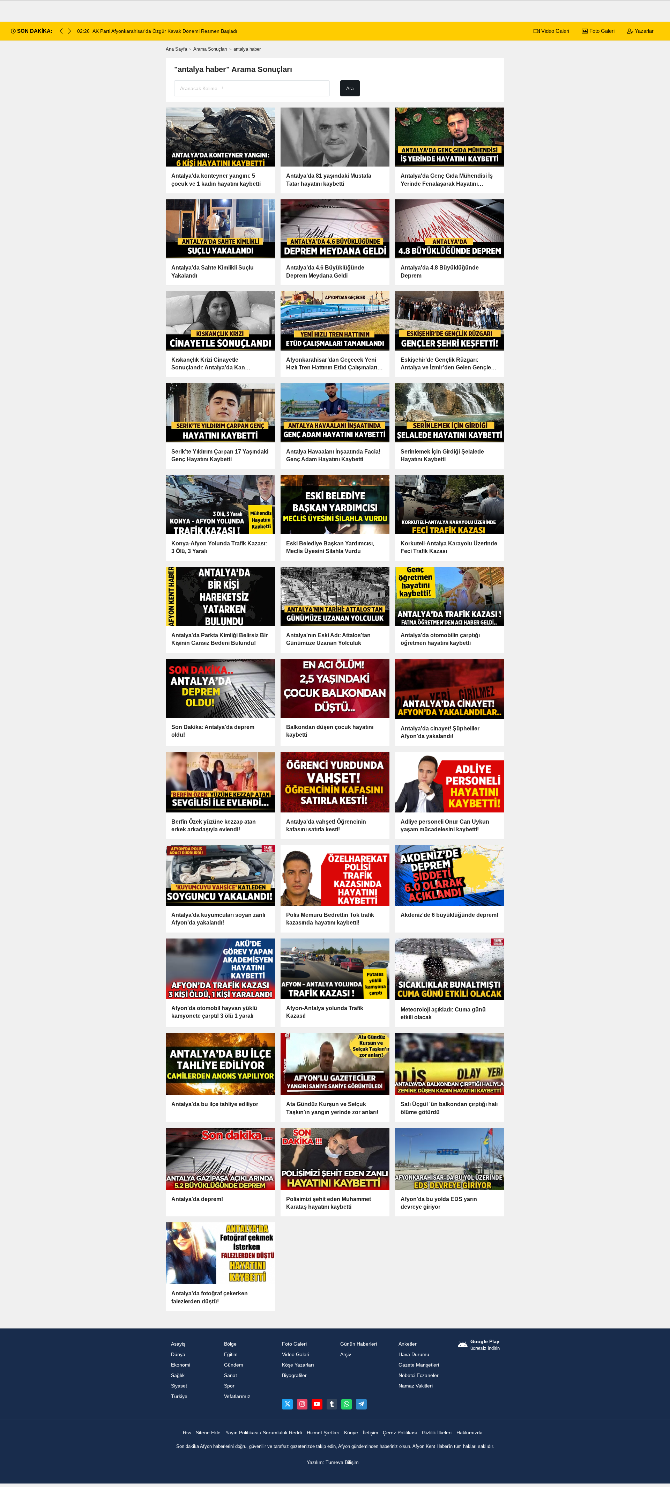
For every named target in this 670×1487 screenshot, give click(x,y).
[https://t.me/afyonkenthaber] (361, 1404)
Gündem (233, 1365)
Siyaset (179, 1386)
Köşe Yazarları (298, 1365)
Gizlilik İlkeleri (437, 1432)
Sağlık (178, 1375)
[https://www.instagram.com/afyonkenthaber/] (302, 1404)
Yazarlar (643, 31)
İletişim (370, 1432)
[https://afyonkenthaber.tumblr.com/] (332, 1404)
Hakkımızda (469, 1432)
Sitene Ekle (208, 1432)
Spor (229, 1386)
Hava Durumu (414, 1354)
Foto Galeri (601, 31)
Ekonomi (180, 1365)
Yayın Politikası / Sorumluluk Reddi (263, 1432)
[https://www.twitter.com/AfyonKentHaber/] (287, 1404)
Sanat (230, 1375)
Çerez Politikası (400, 1432)
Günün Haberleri (358, 1344)
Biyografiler (294, 1375)
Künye (351, 1432)
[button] (69, 31)
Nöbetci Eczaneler (419, 1375)
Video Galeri (554, 31)
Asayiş (178, 1344)
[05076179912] (346, 1404)
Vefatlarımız (237, 1396)
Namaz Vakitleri (416, 1386)
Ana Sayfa (176, 49)
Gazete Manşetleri (419, 1365)
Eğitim (231, 1354)
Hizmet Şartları (323, 1432)
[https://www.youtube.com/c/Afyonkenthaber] (317, 1404)
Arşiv (345, 1354)
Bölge (230, 1344)
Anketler (408, 1344)
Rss (187, 1432)
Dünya (178, 1354)
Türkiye (179, 1396)
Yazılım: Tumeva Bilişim (333, 1462)
